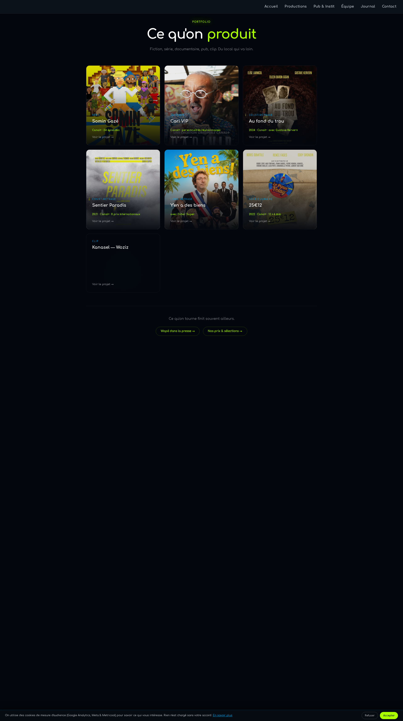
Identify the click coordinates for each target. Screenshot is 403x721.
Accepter (389, 715)
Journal (368, 6)
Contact (389, 6)
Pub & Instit (324, 6)
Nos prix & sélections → (225, 331)
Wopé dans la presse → (178, 331)
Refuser (370, 715)
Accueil (271, 6)
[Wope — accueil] (12, 6)
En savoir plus (222, 715)
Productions (296, 6)
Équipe (347, 6)
